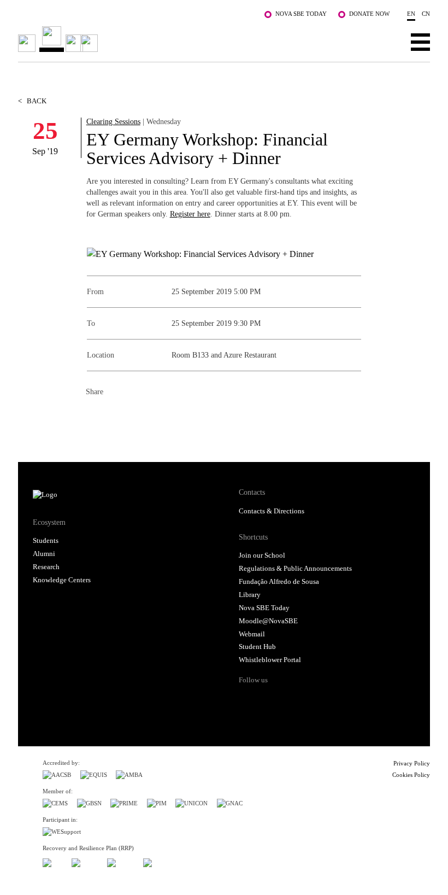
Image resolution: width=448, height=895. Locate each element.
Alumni (44, 554)
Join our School (262, 555)
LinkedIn (138, 415)
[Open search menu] (386, 41)
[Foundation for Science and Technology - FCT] (52, 861)
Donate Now (369, 13)
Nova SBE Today (301, 13)
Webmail (252, 634)
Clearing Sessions (113, 121)
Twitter (116, 415)
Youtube (331, 699)
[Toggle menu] (420, 41)
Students (45, 541)
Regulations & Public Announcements (295, 568)
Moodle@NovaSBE (268, 621)
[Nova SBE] (182, 39)
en (411, 13)
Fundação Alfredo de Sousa (279, 582)
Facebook (94, 415)
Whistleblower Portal (270, 660)
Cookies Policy (411, 774)
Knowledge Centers (62, 580)
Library (250, 595)
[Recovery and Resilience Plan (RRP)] (85, 861)
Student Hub (257, 647)
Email (160, 415)
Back (32, 101)
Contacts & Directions (271, 511)
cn (426, 13)
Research (46, 567)
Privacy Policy (411, 763)
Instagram (289, 699)
